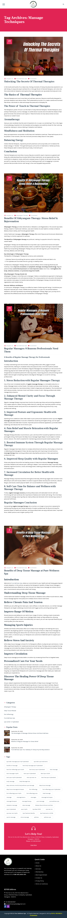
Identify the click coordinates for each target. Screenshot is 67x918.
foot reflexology (8, 714)
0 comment (33, 78)
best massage (54, 769)
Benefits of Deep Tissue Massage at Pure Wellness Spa (31, 572)
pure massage (40, 801)
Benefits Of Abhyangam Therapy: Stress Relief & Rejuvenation (31, 220)
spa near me (49, 809)
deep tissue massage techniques (15, 789)
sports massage (11, 817)
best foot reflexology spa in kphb (15, 769)
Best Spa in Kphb (45, 773)
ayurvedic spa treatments (41, 761)
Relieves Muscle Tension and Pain (44, 805)
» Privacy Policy (39, 881)
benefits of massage (12, 765)
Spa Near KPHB (37, 809)
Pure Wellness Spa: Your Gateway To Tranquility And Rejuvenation (30, 749)
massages (33, 797)
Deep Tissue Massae (10, 710)
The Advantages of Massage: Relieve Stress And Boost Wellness (29, 733)
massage (9, 797)
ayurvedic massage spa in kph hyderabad (18, 761)
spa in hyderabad (11, 809)
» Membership (39, 872)
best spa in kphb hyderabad (14, 777)
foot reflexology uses (32, 793)
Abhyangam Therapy (22, 215)
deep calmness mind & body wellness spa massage (20, 785)
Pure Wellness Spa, (16, 583)
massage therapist (12, 801)
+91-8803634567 (36, 841)
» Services (38, 869)
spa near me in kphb (12, 813)
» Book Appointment (41, 875)
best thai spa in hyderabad (48, 777)
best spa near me (31, 777)
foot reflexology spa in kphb (14, 793)
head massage (46, 793)
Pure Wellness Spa (21, 78)
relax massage (26, 805)
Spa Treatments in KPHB (46, 813)
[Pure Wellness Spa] (33, 4)
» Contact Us (38, 878)
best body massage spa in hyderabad (33, 765)
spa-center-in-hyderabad (11, 722)
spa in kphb (24, 809)
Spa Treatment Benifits (29, 813)
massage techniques (47, 797)
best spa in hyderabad (30, 773)
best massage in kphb (12, 773)
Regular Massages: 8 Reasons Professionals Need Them (31, 350)
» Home (37, 863)
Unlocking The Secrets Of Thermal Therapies (29, 81)
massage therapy (26, 801)
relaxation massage (12, 805)
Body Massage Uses (25, 781)
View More (33, 845)
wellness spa (47, 817)
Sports (19, 625)
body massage (10, 781)
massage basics (21, 797)
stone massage (25, 817)
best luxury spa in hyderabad (37, 769)
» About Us (38, 866)
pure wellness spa (54, 801)
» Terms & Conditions (41, 884)
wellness (36, 817)
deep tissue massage (44, 785)
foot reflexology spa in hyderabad (51, 789)
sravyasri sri (9, 78)
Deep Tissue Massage (34, 592)
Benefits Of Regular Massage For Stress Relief (24, 741)
